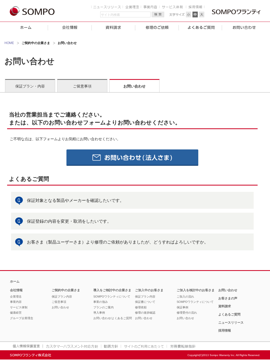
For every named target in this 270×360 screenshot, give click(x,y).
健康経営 (16, 312)
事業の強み (100, 301)
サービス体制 (18, 307)
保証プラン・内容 (30, 86)
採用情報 (224, 330)
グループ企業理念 (21, 318)
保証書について (145, 301)
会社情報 (16, 290)
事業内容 (16, 301)
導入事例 (99, 312)
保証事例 (182, 307)
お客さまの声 (227, 298)
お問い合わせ (134, 86)
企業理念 (16, 296)
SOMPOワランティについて (111, 296)
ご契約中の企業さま (66, 290)
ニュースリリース (231, 322)
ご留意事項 (82, 86)
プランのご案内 (103, 307)
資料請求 (224, 306)
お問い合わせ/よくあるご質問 (112, 318)
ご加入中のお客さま (149, 290)
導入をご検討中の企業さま (112, 290)
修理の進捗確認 (145, 312)
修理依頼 (141, 307)
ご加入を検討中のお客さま (196, 290)
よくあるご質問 (229, 314)
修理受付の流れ (187, 312)
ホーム (15, 281)
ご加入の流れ (185, 296)
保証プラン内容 (62, 296)
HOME (9, 43)
